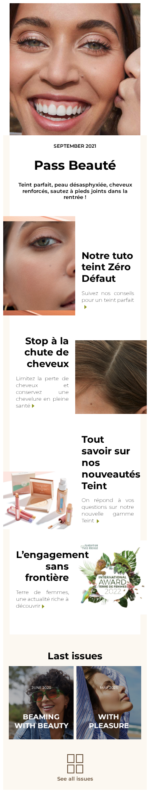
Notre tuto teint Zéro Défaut (107, 267)
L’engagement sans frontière (52, 566)
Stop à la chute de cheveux (46, 352)
